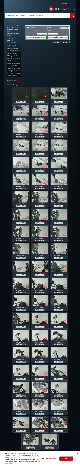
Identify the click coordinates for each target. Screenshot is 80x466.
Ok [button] (66, 458)
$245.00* (49, 29)
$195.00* (49, 27)
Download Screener (58, 37)
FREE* (49, 30)
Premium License (30, 29)
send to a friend (62, 42)
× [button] (77, 453)
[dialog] (40, 458)
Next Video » (53, 34)
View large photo (20, 99)
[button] (49, 458)
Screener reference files (32, 30)
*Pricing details (64, 27)
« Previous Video (42, 34)
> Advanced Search (47, 19)
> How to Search (35, 19)
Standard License (30, 27)
